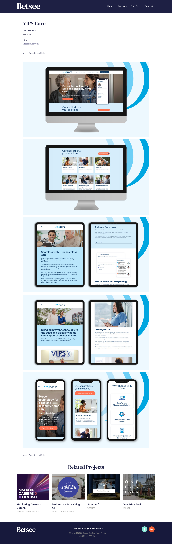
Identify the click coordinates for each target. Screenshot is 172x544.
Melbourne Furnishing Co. (66, 506)
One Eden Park (132, 504)
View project (24, 497)
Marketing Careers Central (29, 506)
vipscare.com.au (31, 43)
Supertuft (93, 504)
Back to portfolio (37, 53)
